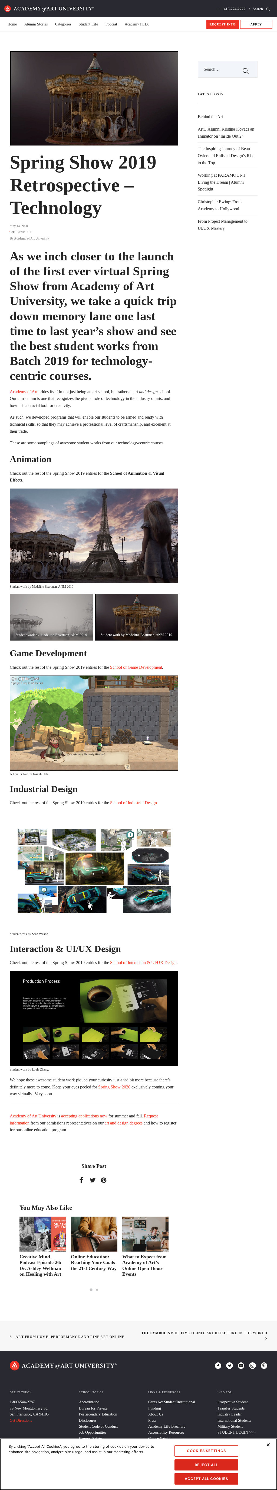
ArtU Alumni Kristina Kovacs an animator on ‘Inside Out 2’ (226, 132)
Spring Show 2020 (114, 1087)
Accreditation (89, 1402)
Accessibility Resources (166, 1432)
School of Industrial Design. (134, 802)
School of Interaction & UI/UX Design (143, 962)
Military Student (230, 1426)
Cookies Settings (206, 1451)
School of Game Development (136, 667)
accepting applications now (84, 1116)
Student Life (88, 24)
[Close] (268, 1445)
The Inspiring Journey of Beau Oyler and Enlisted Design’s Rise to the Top (226, 155)
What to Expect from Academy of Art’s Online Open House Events (93, 1265)
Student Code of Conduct (98, 1426)
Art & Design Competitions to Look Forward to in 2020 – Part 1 (145, 1265)
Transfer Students (231, 1408)
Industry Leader (229, 1414)
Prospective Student (232, 1402)
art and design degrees (124, 1123)
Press (152, 1420)
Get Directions (21, 1420)
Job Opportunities (92, 1432)
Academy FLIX (137, 24)
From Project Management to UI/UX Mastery (223, 225)
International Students (234, 1420)
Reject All (206, 1465)
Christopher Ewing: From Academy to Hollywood (220, 205)
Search (258, 9)
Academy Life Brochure (166, 1426)
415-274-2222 (234, 9)
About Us (155, 1414)
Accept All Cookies (206, 1478)
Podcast (111, 24)
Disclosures (87, 1420)
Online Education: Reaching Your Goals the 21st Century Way (42, 1262)
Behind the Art (210, 116)
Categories (63, 24)
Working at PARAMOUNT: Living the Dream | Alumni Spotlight (222, 182)
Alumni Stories (36, 24)
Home (49, 8)
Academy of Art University (31, 238)
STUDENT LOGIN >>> (236, 1432)
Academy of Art (23, 391)
